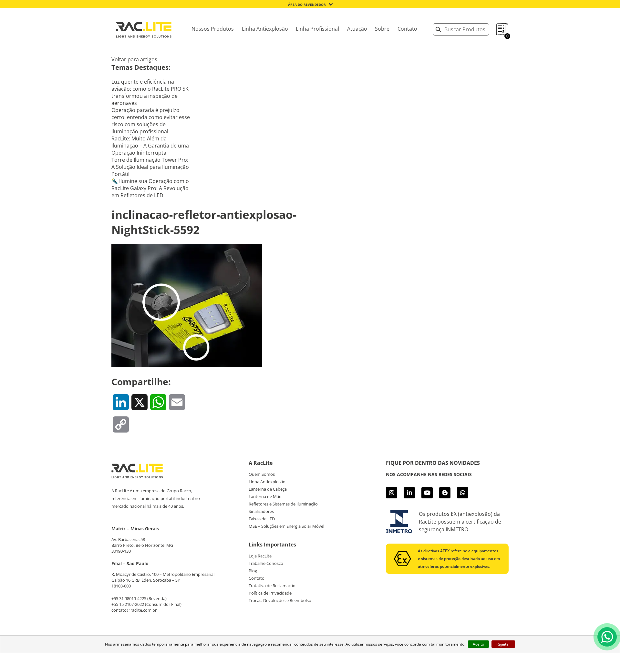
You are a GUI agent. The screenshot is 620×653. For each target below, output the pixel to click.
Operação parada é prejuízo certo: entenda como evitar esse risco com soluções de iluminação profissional (150, 121)
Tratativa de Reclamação (272, 585)
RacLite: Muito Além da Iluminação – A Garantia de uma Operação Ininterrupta (150, 145)
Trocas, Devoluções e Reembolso (280, 600)
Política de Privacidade (270, 593)
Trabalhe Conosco (266, 563)
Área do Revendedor (307, 4)
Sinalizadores (261, 511)
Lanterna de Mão (265, 496)
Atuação (357, 28)
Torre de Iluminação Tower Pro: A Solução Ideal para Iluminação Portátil (150, 167)
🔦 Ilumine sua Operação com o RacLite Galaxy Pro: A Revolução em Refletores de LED (150, 188)
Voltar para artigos (134, 59)
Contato (407, 28)
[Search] (438, 29)
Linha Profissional (317, 28)
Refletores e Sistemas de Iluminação (283, 504)
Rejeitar (503, 644)
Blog (253, 571)
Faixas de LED (262, 519)
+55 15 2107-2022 (127, 604)
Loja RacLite (260, 556)
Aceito (478, 644)
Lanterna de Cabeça (268, 489)
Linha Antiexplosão (265, 28)
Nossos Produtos (212, 28)
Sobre (382, 28)
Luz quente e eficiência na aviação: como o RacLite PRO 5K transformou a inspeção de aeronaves (150, 92)
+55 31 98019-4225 (128, 598)
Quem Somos (262, 474)
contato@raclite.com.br (134, 610)
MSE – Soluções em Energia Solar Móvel (286, 526)
